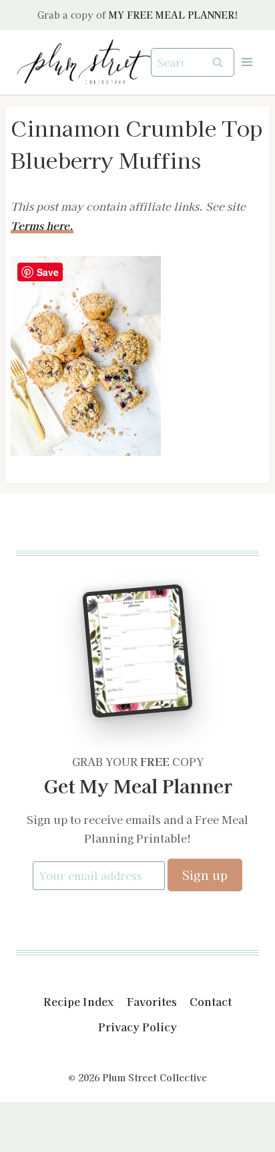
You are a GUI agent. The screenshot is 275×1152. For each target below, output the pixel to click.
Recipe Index (78, 1001)
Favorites (152, 1001)
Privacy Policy (137, 1027)
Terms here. (42, 225)
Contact (211, 1001)
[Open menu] (246, 62)
